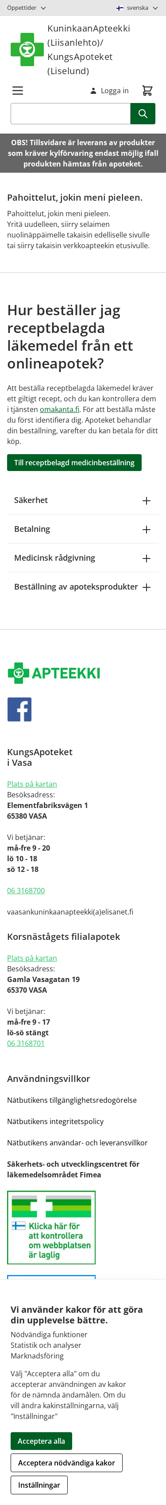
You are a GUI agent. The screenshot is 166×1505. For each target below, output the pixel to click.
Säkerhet (31, 500)
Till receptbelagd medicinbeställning (74, 462)
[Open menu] (18, 90)
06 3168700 (26, 890)
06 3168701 (26, 1043)
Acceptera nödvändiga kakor (66, 1463)
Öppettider (21, 8)
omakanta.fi (59, 409)
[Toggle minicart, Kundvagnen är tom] (147, 91)
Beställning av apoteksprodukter (76, 586)
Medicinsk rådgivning (54, 557)
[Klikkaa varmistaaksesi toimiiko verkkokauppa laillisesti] (83, 1228)
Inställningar (39, 1485)
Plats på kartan (32, 784)
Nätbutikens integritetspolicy (55, 1121)
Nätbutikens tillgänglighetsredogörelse (72, 1100)
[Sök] (143, 113)
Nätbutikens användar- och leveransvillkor (77, 1143)
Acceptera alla (41, 1441)
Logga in (115, 90)
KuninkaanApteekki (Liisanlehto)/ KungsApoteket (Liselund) (89, 49)
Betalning (32, 528)
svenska (137, 8)
